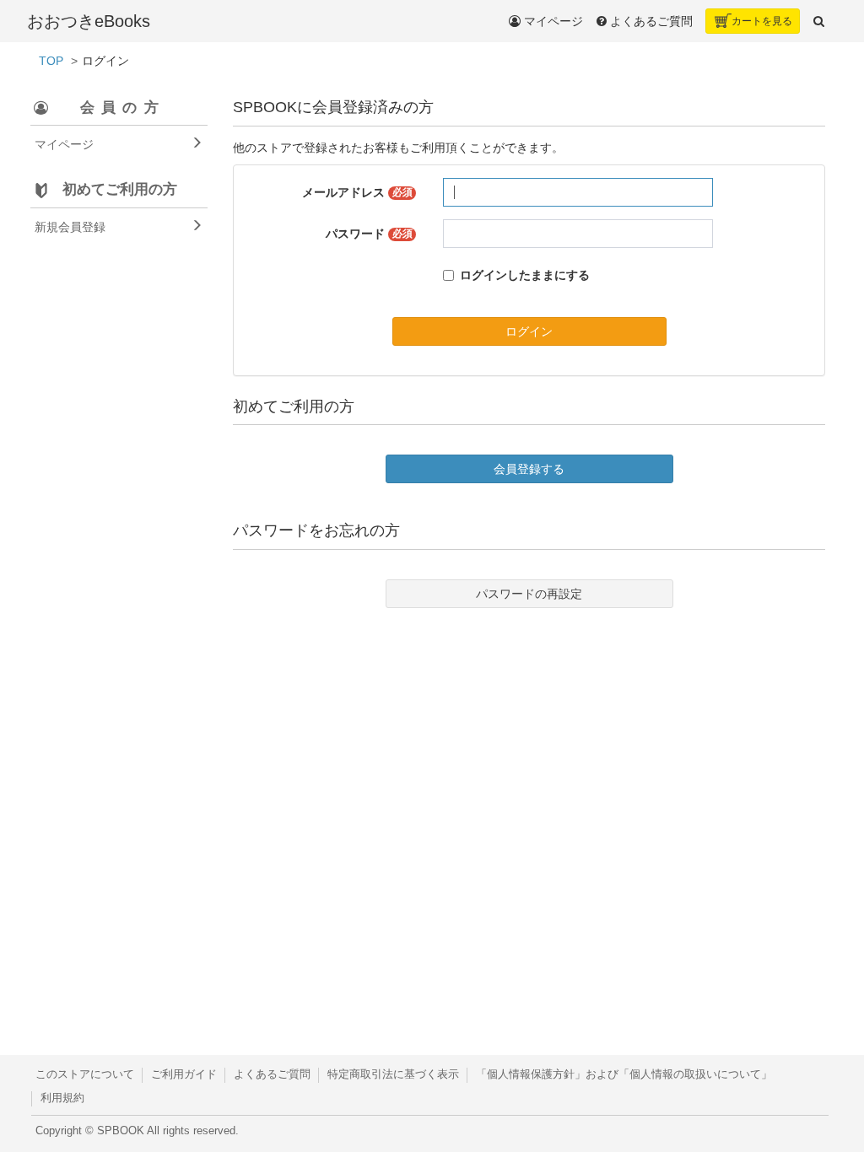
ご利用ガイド (184, 1074)
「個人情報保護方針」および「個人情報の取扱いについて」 (624, 1074)
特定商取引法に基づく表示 (393, 1074)
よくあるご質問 (272, 1074)
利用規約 (62, 1098)
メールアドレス (357, 192)
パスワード (369, 233)
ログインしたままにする (525, 275)
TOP (51, 60)
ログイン (529, 331)
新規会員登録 (70, 227)
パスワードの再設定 (529, 593)
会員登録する (529, 469)
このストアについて (84, 1074)
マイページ (552, 21)
